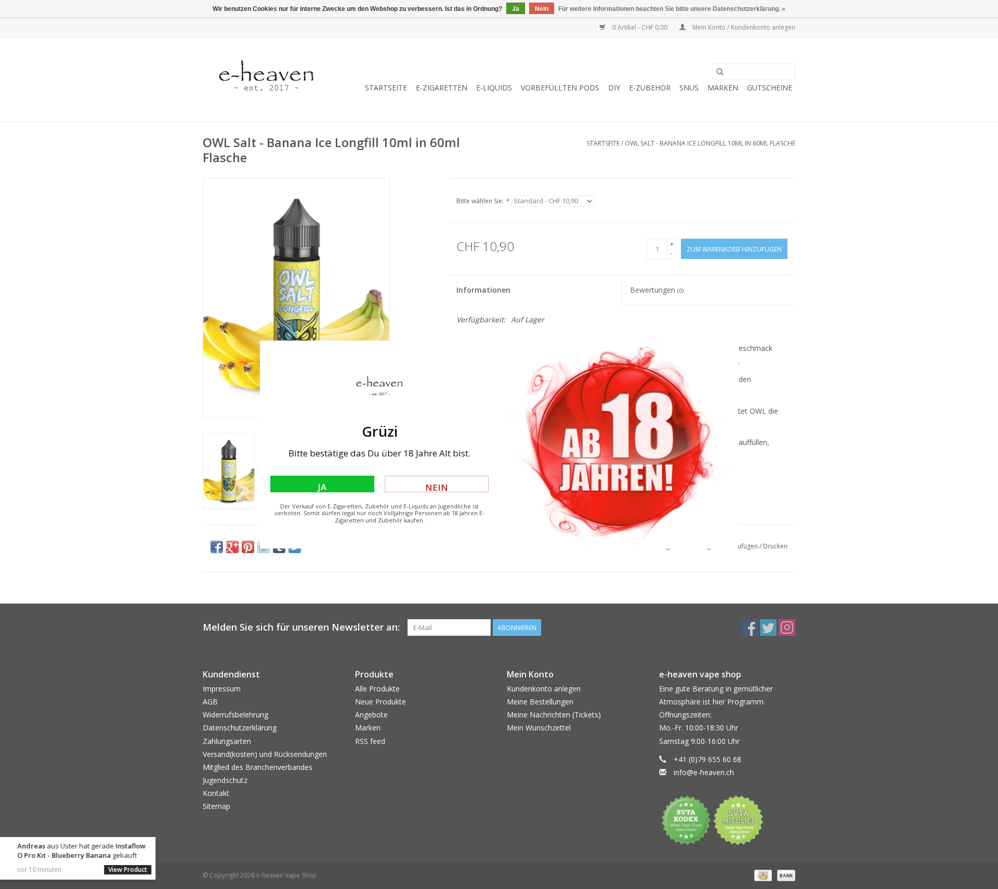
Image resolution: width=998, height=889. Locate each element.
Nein (436, 486)
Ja (322, 486)
